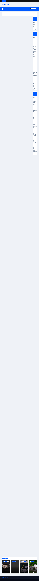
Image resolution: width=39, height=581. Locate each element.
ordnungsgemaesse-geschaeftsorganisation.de (35, 265)
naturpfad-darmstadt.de (35, 210)
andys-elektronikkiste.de (35, 195)
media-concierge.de (35, 541)
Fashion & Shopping (6, 561)
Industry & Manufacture (35, 72)
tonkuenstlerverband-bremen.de (35, 544)
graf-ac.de (34, 185)
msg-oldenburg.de (35, 487)
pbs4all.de (34, 288)
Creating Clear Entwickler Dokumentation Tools (35, 147)
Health (18, 7)
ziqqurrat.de (35, 197)
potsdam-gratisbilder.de (35, 178)
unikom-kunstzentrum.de (35, 233)
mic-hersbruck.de (35, 304)
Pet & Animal (31, 561)
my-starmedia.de (35, 341)
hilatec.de (34, 223)
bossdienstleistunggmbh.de (35, 169)
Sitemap (34, 29)
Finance (34, 54)
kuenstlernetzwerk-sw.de (35, 274)
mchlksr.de (34, 231)
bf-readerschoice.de (35, 437)
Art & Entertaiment (34, 38)
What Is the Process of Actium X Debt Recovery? (35, 123)
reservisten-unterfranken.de (35, 221)
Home (21, 7)
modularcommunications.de (35, 261)
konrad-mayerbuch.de (35, 282)
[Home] (2, 9)
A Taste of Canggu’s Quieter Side (14, 571)
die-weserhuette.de (35, 425)
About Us (34, 22)
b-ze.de (34, 384)
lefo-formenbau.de (34, 204)
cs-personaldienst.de (35, 166)
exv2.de (34, 346)
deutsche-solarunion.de (34, 187)
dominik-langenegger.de (35, 292)
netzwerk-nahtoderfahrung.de (35, 351)
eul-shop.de (35, 491)
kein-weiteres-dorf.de (34, 397)
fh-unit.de (34, 212)
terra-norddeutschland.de (34, 447)
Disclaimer (34, 24)
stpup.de (34, 465)
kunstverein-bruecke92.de (35, 368)
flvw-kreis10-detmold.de (34, 358)
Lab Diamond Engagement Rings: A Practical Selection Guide (34, 100)
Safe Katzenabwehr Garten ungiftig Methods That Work (32, 572)
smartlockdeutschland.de (35, 313)
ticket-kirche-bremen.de (34, 375)
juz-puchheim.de (35, 344)
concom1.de (35, 506)
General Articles (23, 561)
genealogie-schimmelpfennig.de (35, 450)
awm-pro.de (35, 215)
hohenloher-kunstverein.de (35, 434)
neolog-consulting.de (35, 322)
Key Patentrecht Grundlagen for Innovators (35, 152)
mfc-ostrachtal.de (35, 479)
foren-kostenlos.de (35, 440)
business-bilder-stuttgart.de (34, 521)
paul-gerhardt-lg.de (34, 511)
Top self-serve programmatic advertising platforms (23, 571)
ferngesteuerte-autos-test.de (35, 316)
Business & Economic (7, 7)
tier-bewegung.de (34, 241)
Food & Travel (14, 7)
